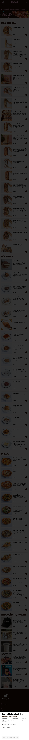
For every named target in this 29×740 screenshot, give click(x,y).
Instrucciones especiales (9, 724)
